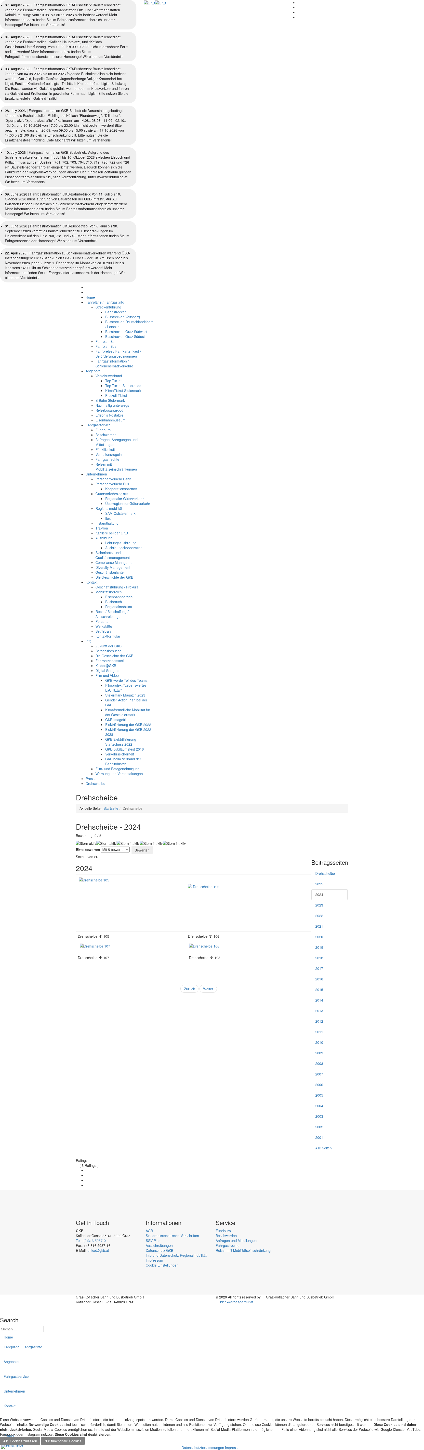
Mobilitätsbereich (108, 591)
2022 (319, 915)
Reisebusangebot (109, 410)
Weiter (208, 988)
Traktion (101, 528)
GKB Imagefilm (117, 719)
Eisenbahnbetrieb (118, 596)
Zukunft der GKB (108, 645)
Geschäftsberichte (109, 572)
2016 (319, 978)
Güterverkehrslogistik (111, 493)
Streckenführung (108, 307)
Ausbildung (104, 537)
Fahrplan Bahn (107, 341)
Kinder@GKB (105, 665)
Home (90, 297)
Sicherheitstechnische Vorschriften (172, 1235)
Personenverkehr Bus (112, 483)
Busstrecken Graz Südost (125, 336)
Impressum (154, 1260)
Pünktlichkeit (105, 449)
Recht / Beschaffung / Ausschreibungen (112, 614)
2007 (319, 1074)
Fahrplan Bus (105, 346)
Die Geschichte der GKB (114, 577)
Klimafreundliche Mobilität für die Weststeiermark (127, 712)
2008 (319, 1063)
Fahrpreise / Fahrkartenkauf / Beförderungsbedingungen (118, 354)
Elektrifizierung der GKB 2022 (128, 724)
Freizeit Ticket (116, 395)
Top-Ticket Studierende (123, 385)
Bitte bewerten (88, 849)
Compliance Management (115, 562)
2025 (319, 883)
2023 (319, 905)
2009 (319, 1052)
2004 (319, 1105)
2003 (319, 1116)
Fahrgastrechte (107, 459)
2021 (319, 926)
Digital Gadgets (107, 670)
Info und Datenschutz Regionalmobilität (176, 1255)
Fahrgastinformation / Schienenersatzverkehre (114, 363)
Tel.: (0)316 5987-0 (91, 1240)
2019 (319, 947)
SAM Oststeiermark (120, 513)
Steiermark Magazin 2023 (125, 695)
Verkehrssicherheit (119, 754)
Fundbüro (103, 429)
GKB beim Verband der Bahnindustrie (123, 761)
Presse (91, 778)
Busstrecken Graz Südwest (126, 331)
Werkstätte (103, 626)
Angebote (93, 370)
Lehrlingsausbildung (120, 542)
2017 (319, 968)
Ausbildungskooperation (124, 547)
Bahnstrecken (116, 311)
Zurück (189, 988)
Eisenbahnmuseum (110, 420)
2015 (319, 989)
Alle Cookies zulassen (20, 1440)
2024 (319, 894)
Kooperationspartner (121, 488)
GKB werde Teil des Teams (126, 680)
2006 (319, 1084)
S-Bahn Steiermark (110, 400)
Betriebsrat (103, 631)
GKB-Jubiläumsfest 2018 (124, 749)
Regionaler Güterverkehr (124, 498)
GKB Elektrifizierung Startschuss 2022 (120, 742)
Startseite (111, 808)
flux (108, 518)
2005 (319, 1095)
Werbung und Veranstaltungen (119, 773)
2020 (319, 936)
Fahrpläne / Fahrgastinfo (105, 302)
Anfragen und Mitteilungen (236, 1240)
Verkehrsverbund (108, 375)
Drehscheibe (95, 783)
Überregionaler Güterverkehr (127, 503)
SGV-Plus (153, 1240)
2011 (319, 1031)
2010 (319, 1042)
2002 (319, 1126)
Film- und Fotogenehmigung (117, 768)
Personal (102, 621)
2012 (319, 1021)
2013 (319, 1010)
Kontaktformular (107, 636)
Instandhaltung (107, 523)
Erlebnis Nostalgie (109, 415)
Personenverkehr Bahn (113, 478)
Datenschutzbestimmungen (203, 1447)
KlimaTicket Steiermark (123, 390)
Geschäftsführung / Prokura (116, 587)
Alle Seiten (323, 1147)
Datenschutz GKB (159, 1250)
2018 (319, 957)
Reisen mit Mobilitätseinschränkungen (116, 467)
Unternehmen (96, 474)
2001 (319, 1137)
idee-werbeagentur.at (236, 1301)
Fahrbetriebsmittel (109, 660)
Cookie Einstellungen (162, 1265)
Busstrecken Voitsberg (122, 316)
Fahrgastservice (98, 424)
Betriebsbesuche (108, 650)
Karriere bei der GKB (111, 532)
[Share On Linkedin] (87, 1185)
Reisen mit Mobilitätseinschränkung (243, 1250)
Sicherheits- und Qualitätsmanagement (112, 555)
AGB (149, 1230)
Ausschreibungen (159, 1245)
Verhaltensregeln (108, 454)
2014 (319, 1000)
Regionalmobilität (108, 508)
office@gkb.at (98, 1250)
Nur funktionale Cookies (62, 1440)
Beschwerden (106, 434)
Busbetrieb (113, 601)
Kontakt (91, 582)
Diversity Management (112, 567)
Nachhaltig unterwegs (112, 405)
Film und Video (107, 675)
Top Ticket (113, 380)
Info (89, 641)
